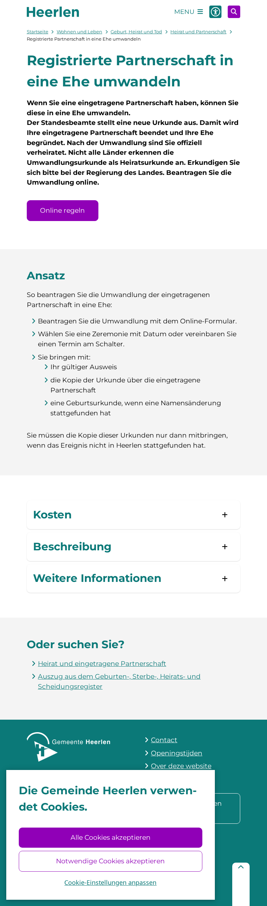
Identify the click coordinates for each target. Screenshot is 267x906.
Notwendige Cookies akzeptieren (110, 861)
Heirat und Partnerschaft (198, 31)
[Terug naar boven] (241, 884)
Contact (164, 740)
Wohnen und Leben (79, 31)
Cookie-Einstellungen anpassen (110, 882)
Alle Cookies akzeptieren (111, 837)
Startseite (37, 31)
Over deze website (181, 766)
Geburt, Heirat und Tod (136, 31)
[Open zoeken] (234, 12)
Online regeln (62, 210)
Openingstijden (176, 753)
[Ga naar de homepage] (53, 12)
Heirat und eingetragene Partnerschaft (102, 664)
